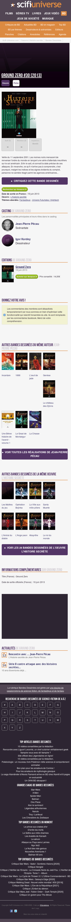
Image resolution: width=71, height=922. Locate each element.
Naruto (35, 811)
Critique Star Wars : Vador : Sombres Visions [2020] (35, 863)
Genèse (46, 375)
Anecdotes (35, 34)
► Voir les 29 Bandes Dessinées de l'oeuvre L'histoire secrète (35, 549)
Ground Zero (23, 267)
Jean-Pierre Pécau (27, 224)
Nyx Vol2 (35, 845)
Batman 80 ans (35, 854)
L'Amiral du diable (7, 537)
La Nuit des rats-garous (36, 848)
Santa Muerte (46, 506)
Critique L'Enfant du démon (35, 888)
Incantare (6, 375)
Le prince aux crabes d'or (35, 826)
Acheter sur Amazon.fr (27, 276)
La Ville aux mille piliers (34, 506)
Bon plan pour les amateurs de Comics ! (35, 768)
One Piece (35, 801)
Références (49, 34)
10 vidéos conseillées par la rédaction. (36, 758)
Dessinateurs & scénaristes (38, 29)
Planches (9, 34)
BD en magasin (47, 24)
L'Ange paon (21, 535)
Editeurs (59, 29)
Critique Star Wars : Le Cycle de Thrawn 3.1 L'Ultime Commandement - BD (35, 876)
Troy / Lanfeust (35, 814)
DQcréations (44, 905)
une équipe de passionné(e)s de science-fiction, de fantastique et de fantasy (35, 689)
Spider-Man (35, 795)
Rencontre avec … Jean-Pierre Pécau (29, 654)
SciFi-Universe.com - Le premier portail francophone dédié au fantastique (35, 5)
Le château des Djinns (48, 404)
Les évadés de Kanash (35, 835)
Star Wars (35, 789)
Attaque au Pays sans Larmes (35, 842)
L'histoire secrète (19, 196)
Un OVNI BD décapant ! (36, 780)
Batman (35, 798)
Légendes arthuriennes (36, 808)
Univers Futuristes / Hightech (45, 199)
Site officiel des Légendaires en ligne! (35, 755)
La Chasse (34, 433)
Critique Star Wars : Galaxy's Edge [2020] (35, 879)
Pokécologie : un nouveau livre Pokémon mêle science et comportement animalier (35, 763)
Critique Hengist (35, 866)
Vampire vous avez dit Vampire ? (35, 752)
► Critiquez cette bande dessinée (35, 181)
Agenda (62, 34)
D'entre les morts (35, 829)
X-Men (36, 792)
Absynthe (33, 535)
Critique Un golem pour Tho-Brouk (35, 894)
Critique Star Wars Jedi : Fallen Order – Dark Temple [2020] (35, 891)
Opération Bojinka (20, 506)
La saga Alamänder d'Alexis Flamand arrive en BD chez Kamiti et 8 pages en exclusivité (35, 776)
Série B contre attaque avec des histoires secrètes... (33, 665)
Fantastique (25, 199)
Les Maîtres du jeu (7, 506)
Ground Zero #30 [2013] (21, 75)
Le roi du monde (47, 537)
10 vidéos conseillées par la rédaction (35, 746)
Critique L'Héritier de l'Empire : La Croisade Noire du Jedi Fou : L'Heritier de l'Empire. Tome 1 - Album (35, 871)
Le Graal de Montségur (21, 435)
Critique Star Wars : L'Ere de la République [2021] (35, 885)
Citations (22, 34)
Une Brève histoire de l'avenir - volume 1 (7, 438)
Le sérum (35, 839)
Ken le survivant (35, 805)
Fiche (16, 83)
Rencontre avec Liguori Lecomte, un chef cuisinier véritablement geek (35, 749)
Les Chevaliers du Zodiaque (35, 817)
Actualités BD (30, 24)
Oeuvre (5, 83)
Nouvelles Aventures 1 (35, 851)
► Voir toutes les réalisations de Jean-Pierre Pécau (35, 454)
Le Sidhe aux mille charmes (36, 832)
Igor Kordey (23, 239)
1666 (18, 375)
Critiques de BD (12, 24)
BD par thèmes (15, 29)
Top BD (62, 24)
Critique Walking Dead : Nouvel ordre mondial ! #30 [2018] (35, 882)
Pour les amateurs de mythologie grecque (35, 771)
